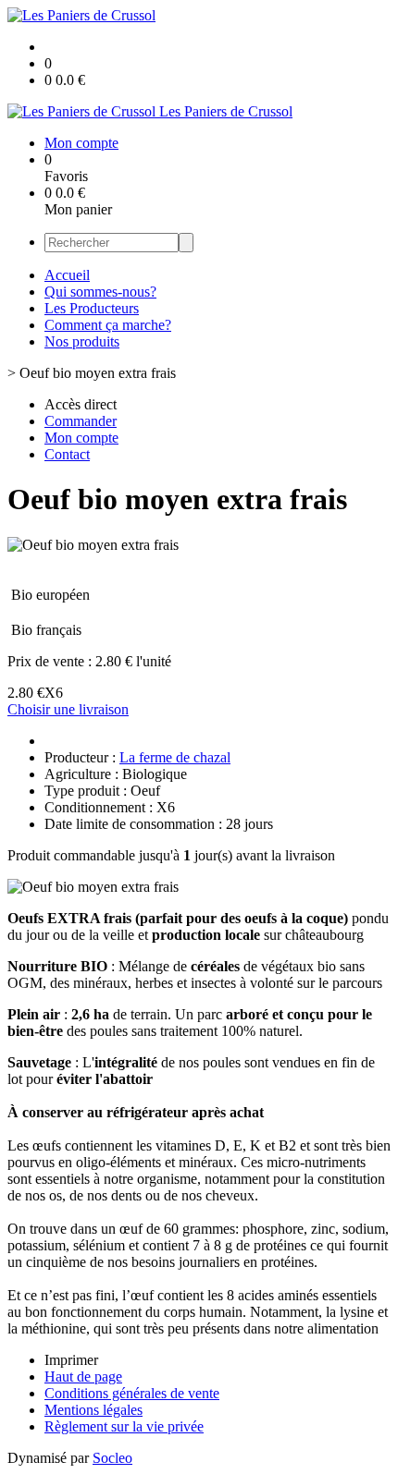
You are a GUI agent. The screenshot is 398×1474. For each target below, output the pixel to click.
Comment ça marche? (107, 325)
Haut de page (83, 1376)
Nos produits (81, 341)
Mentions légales (93, 1410)
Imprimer (71, 1360)
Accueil (67, 275)
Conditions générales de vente (131, 1393)
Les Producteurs (91, 308)
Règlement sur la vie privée (124, 1426)
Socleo (112, 1458)
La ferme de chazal (174, 757)
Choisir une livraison (68, 709)
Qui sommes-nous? (100, 291)
